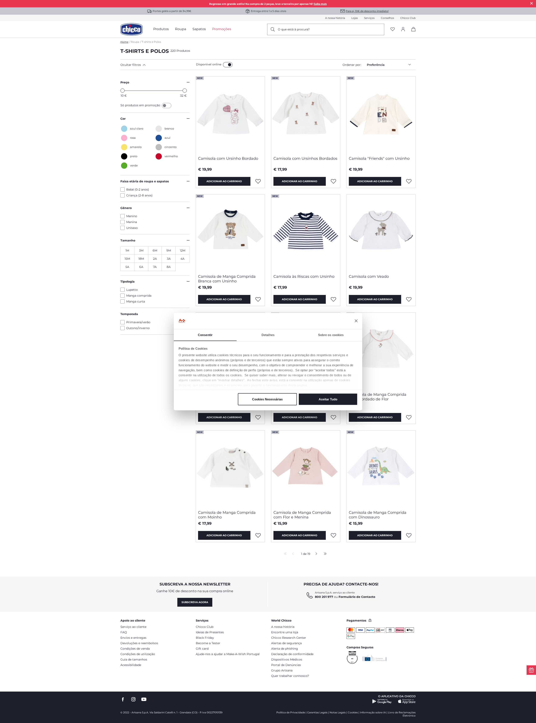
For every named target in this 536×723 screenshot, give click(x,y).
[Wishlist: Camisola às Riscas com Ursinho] (333, 299)
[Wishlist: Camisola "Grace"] (258, 417)
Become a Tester (208, 643)
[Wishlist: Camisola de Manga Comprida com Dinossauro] (409, 535)
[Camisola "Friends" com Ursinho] (381, 115)
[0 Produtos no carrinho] (412, 33)
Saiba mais (320, 4)
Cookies (353, 712)
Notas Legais (338, 712)
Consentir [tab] (205, 334)
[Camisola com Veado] (381, 233)
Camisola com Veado (369, 276)
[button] (157, 65)
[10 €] (122, 90)
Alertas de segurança (286, 643)
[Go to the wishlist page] (392, 29)
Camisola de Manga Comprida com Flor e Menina (302, 514)
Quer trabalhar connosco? (290, 676)
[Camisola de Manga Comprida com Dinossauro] (381, 469)
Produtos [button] (161, 29)
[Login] (403, 29)
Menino (131, 216)
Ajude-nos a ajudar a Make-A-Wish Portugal (228, 654)
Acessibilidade (130, 665)
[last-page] (324, 554)
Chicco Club (408, 17)
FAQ (123, 632)
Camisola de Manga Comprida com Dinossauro (377, 514)
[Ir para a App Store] (407, 701)
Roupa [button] (180, 29)
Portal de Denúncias (286, 665)
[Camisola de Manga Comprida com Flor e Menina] (305, 469)
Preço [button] (124, 82)
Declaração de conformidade (292, 654)
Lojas (354, 17)
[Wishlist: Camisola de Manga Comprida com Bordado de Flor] (409, 417)
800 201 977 (324, 597)
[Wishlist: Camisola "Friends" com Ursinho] (409, 181)
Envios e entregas (133, 638)
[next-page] (315, 554)
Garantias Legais (317, 712)
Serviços (369, 17)
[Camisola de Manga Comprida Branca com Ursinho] (230, 233)
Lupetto (132, 290)
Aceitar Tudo (328, 399)
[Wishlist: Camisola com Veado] (409, 299)
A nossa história (335, 17)
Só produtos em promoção (140, 105)
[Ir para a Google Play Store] (382, 701)
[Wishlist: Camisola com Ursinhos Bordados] (333, 181)
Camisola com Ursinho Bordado (228, 158)
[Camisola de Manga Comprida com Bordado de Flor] (381, 351)
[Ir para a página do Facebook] (122, 699)
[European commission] (374, 658)
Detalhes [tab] (268, 334)
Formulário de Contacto (357, 597)
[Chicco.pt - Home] (131, 29)
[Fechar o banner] (356, 320)
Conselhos (387, 17)
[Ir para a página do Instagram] (133, 699)
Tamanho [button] (127, 240)
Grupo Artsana (281, 670)
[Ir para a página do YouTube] (143, 699)
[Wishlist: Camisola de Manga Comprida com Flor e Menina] (333, 535)
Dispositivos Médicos (286, 659)
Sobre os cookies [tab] (331, 334)
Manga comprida (138, 295)
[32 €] (185, 90)
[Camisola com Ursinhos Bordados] (305, 115)
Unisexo (132, 228)
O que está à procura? (294, 29)
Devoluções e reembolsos (139, 643)
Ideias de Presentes (210, 632)
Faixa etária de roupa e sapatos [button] (144, 181)
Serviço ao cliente (133, 627)
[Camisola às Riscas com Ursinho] (305, 233)
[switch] (227, 64)
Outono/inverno (138, 328)
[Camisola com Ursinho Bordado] (230, 115)
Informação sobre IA (373, 712)
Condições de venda (135, 648)
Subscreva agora (195, 602)
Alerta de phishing (284, 648)
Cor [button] (123, 119)
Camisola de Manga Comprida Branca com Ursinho (227, 278)
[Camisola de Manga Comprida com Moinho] (230, 469)
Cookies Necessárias (267, 399)
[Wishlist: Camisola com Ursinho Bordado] (258, 181)
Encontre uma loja (284, 632)
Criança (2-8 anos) (139, 195)
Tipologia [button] (127, 281)
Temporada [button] (129, 314)
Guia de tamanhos (133, 659)
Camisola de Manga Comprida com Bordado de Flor (377, 396)
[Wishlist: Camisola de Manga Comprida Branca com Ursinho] (258, 299)
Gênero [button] (126, 208)
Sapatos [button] (199, 29)
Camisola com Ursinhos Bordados (305, 158)
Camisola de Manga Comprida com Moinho (227, 514)
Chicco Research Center (288, 638)
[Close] (531, 3)
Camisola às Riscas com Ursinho (303, 276)
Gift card (202, 648)
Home (124, 41)
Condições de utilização (137, 654)
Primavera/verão (138, 322)
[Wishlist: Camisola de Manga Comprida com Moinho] (258, 535)
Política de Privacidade (290, 712)
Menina (131, 222)
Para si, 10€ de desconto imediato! (367, 11)
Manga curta (135, 301)
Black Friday (205, 638)
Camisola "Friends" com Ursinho (379, 158)
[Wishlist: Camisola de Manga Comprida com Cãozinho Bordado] (333, 417)
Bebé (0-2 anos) (137, 189)
